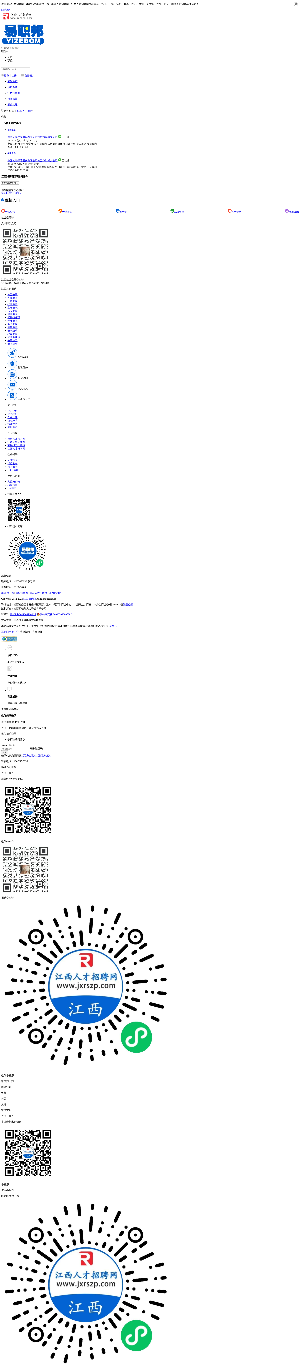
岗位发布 (13, 463)
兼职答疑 (13, 340)
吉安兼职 (13, 311)
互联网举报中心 (10, 631)
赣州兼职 (13, 314)
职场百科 (13, 87)
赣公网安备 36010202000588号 (56, 614)
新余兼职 (13, 324)
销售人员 (12, 153)
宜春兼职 (13, 307)
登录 (6, 75)
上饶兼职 (13, 301)
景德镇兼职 (14, 317)
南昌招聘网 (21, 593)
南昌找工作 (7, 593)
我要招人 (29, 75)
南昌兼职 (13, 294)
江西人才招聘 (24, 110)
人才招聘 (13, 460)
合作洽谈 (13, 417)
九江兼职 (13, 297)
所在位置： (10, 110)
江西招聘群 (14, 93)
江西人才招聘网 (16, 448)
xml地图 (12, 488)
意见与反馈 (14, 481)
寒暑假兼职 (14, 337)
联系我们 (13, 414)
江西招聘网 (55, 593)
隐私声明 (13, 420)
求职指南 (13, 485)
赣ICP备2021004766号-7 (23, 614)
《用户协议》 (28, 755)
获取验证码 (36, 748)
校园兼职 (13, 334)
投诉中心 (114, 626)
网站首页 (13, 81)
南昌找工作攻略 (16, 445)
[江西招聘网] (16, 19)
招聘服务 (13, 466)
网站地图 (6, 9)
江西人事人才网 (16, 442)
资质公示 (128, 604)
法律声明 (13, 424)
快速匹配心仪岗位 (11, 192)
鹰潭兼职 (13, 327)
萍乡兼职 (13, 320)
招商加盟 (13, 98)
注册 (14, 75)
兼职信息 (13, 343)
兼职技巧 (13, 330)
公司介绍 (13, 410)
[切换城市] (14, 48)
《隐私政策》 (43, 755)
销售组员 (12, 130)
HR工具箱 (13, 470)
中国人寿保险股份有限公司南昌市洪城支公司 (33, 137)
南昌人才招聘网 (16, 438)
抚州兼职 (13, 304)
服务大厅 (13, 104)
